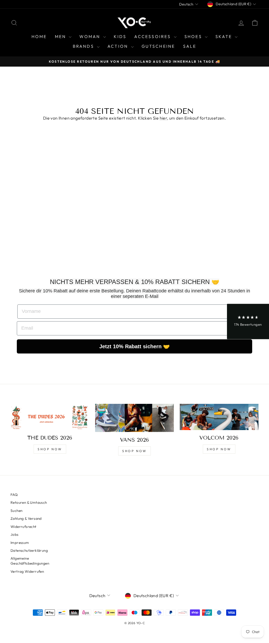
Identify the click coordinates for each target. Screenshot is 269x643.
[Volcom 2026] (219, 417)
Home (39, 36)
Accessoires (153, 36)
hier (163, 118)
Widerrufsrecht (24, 526)
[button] (248, 321)
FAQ (14, 494)
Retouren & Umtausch (29, 502)
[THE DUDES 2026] (50, 417)
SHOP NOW (50, 449)
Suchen (16, 510)
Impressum (20, 542)
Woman (90, 36)
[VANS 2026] (134, 418)
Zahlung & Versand (26, 518)
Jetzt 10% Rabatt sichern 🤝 (134, 346)
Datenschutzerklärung (29, 550)
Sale (189, 46)
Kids (120, 36)
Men (61, 36)
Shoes (194, 36)
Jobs (15, 534)
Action (118, 46)
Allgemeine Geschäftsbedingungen (30, 561)
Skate (224, 36)
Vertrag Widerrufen (27, 571)
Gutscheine (158, 46)
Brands (84, 46)
